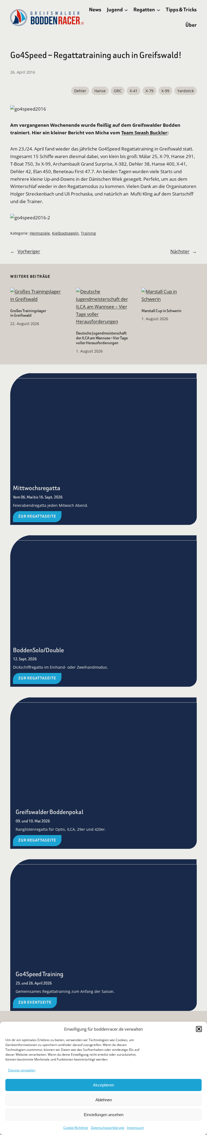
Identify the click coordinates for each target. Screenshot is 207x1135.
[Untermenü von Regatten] (158, 10)
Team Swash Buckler (144, 132)
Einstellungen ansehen (103, 1114)
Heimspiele (40, 233)
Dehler (80, 90)
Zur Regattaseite (37, 516)
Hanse (100, 90)
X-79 (149, 90)
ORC (118, 90)
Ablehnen (103, 1100)
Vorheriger (29, 251)
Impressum (135, 1127)
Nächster (179, 251)
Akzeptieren (103, 1085)
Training (88, 233)
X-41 (133, 90)
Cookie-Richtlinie (75, 1127)
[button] (199, 1029)
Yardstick (185, 90)
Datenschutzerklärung (107, 1127)
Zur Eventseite (34, 1002)
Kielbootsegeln (65, 233)
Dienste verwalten (21, 1070)
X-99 (165, 90)
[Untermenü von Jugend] (126, 10)
